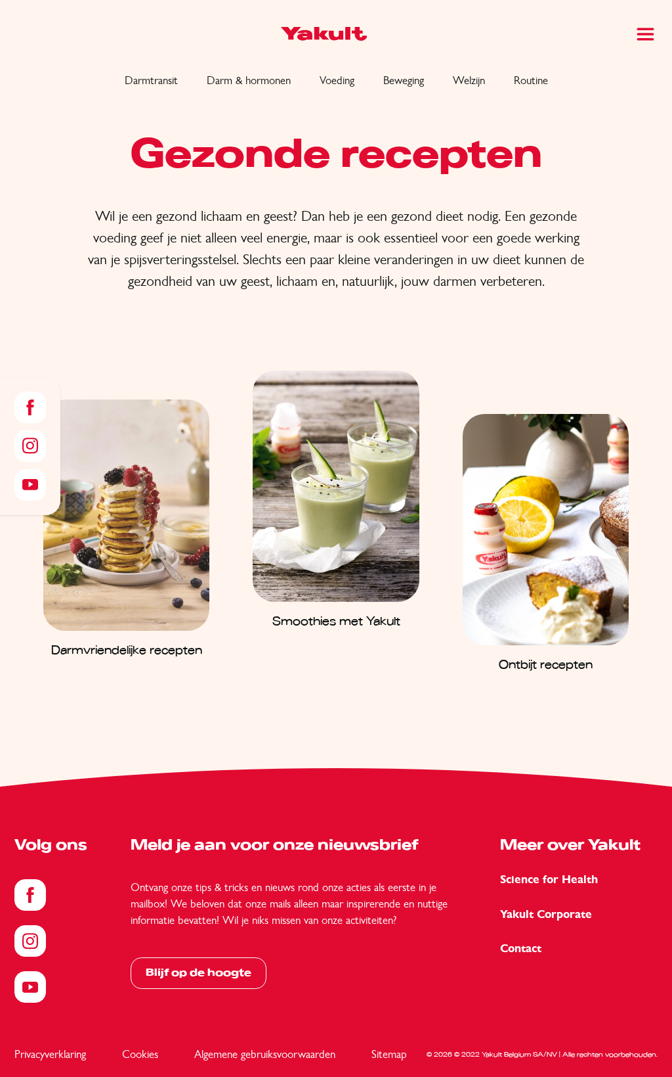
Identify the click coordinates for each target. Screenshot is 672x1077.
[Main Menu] (645, 34)
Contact (520, 948)
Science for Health (549, 879)
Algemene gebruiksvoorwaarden (264, 1054)
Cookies (140, 1054)
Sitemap (389, 1054)
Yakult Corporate (546, 914)
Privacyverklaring (50, 1054)
